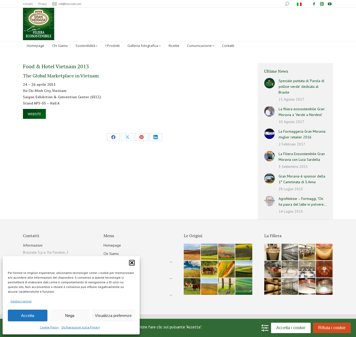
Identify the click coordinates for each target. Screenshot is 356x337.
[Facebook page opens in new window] (314, 4)
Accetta (27, 315)
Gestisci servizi (21, 301)
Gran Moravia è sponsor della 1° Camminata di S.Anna (302, 179)
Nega (69, 315)
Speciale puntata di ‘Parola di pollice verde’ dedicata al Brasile (301, 86)
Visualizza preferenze (113, 315)
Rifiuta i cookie (332, 328)
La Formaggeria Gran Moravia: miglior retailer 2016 (302, 134)
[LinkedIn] (155, 137)
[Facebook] (113, 137)
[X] (127, 137)
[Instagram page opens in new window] (321, 4)
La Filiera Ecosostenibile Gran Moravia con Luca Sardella (302, 156)
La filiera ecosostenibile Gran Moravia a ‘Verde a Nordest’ (301, 112)
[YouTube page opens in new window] (329, 4)
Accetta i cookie (290, 328)
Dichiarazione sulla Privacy (81, 327)
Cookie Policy (49, 327)
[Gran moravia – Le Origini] (192, 252)
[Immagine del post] (269, 83)
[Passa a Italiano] (299, 4)
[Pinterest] (141, 137)
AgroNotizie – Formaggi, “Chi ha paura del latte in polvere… (303, 201)
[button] (131, 262)
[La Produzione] (272, 252)
